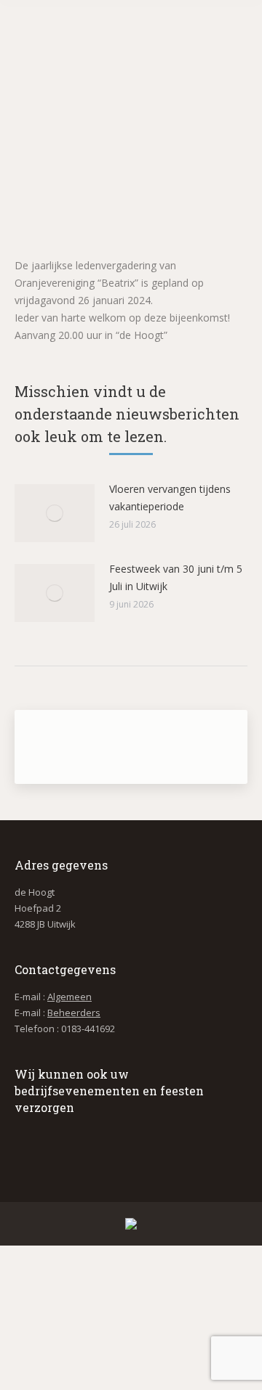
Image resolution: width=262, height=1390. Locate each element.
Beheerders (73, 1012)
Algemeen (69, 996)
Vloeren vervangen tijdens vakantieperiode (170, 497)
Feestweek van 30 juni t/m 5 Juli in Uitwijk (175, 577)
